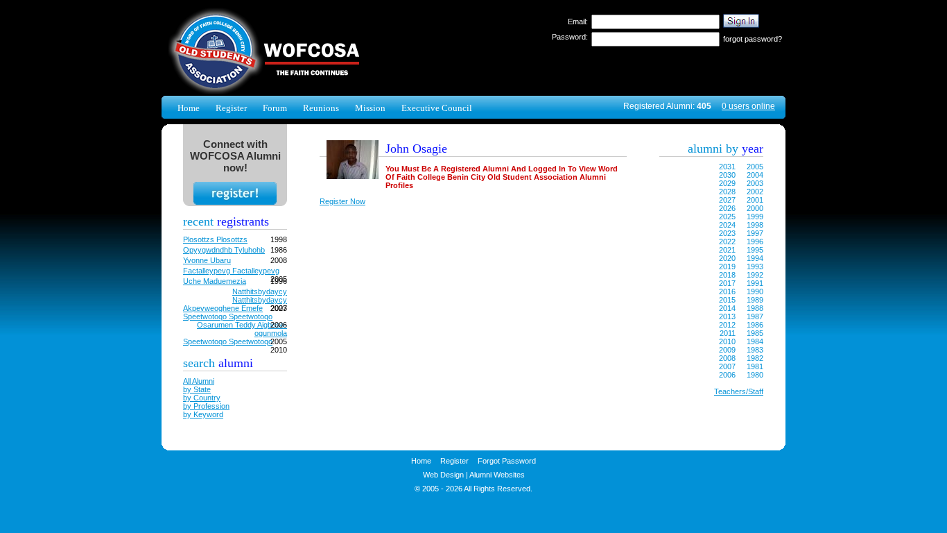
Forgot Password (507, 461)
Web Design (443, 475)
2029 (727, 183)
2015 (727, 300)
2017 (727, 283)
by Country (201, 398)
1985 (755, 333)
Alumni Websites (497, 475)
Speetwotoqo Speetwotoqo (227, 316)
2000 (755, 208)
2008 (727, 358)
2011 (728, 333)
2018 (727, 275)
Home (188, 108)
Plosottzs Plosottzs (215, 239)
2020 (727, 258)
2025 (727, 216)
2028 (727, 191)
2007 (727, 366)
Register (231, 108)
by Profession (206, 406)
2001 (755, 200)
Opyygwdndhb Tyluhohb (224, 250)
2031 (727, 166)
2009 (727, 350)
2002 (755, 191)
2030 (727, 175)
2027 (727, 200)
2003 (755, 183)
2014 (727, 308)
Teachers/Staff (738, 391)
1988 (755, 308)
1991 (755, 283)
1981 (755, 366)
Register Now (342, 201)
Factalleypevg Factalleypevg (231, 270)
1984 (755, 341)
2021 (727, 250)
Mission (370, 108)
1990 (755, 291)
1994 (755, 258)
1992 (755, 275)
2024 (727, 225)
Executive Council (436, 108)
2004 (755, 175)
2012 (727, 325)
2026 (727, 208)
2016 (727, 291)
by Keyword (203, 414)
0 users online (748, 106)
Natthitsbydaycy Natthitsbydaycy (259, 295)
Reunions (321, 108)
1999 (755, 216)
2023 (727, 233)
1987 (755, 316)
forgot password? (752, 39)
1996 (755, 241)
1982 (755, 358)
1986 (755, 325)
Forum (275, 108)
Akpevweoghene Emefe (223, 308)
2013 (727, 316)
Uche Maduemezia (214, 281)
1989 (755, 300)
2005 (755, 166)
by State (197, 389)
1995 (755, 250)
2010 (727, 341)
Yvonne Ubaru (207, 260)
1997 (755, 233)
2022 (727, 241)
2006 (727, 375)
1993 (755, 266)
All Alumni (198, 381)
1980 (755, 375)
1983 (755, 350)
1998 (755, 225)
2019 (727, 266)
